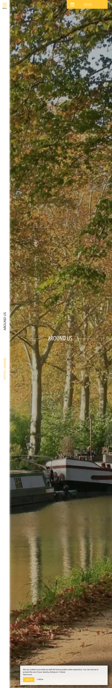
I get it (29, 679)
